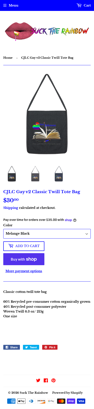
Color (7, 225)
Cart (87, 5)
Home (8, 58)
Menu (13, 5)
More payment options (23, 271)
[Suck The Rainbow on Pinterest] (53, 381)
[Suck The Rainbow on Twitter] (38, 381)
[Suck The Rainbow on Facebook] (46, 381)
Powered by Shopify (67, 393)
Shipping (10, 208)
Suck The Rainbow (34, 393)
